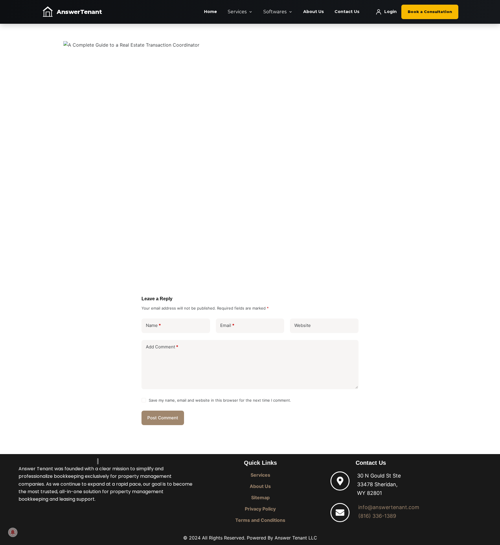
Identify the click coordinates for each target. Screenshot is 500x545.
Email (227, 325)
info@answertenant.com (388, 507)
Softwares (274, 11)
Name (153, 325)
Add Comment (162, 347)
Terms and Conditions (260, 520)
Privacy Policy (260, 509)
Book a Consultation (430, 11)
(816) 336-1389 (377, 516)
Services (237, 11)
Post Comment (162, 417)
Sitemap (260, 497)
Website (302, 325)
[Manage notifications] (12, 532)
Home (210, 11)
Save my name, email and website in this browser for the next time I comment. (220, 400)
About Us (313, 11)
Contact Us (346, 11)
